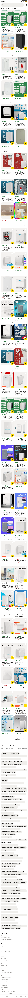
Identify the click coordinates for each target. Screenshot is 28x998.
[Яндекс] (10, 993)
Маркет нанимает (4, 987)
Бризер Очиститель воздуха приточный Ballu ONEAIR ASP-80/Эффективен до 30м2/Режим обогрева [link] (7, 148)
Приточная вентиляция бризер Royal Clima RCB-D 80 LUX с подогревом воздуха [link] (20, 148)
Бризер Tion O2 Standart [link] (20, 247)
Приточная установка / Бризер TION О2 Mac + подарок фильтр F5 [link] (19, 638)
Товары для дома (4, 961)
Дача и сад (3, 968)
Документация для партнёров (7, 939)
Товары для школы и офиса (6, 972)
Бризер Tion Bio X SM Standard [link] (19, 586)
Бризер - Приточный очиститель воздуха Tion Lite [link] (20, 124)
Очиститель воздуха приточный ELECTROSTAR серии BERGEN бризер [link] (7, 735)
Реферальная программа (6, 946)
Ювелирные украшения (6, 981)
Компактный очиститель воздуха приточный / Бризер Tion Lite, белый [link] (20, 711)
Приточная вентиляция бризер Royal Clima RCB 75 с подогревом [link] (7, 100)
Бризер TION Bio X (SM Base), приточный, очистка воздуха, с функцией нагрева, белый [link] (7, 610)
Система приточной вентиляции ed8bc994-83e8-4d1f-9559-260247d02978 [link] (19, 222)
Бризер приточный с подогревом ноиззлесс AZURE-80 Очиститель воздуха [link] (6, 30)
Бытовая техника (4, 954)
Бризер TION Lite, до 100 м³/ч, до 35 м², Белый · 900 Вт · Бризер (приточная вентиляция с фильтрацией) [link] (7, 488)
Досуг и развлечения (5, 951)
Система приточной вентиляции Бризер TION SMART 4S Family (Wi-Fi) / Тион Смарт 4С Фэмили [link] (7, 711)
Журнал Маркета (4, 989)
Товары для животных (5, 975)
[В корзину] (12, 24)
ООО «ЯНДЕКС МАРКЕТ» (9, 991)
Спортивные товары (5, 974)
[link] (10, 753)
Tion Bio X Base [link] (5, 560)
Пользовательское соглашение (7, 983)
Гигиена (2, 956)
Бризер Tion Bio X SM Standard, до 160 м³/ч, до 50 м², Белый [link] (20, 440)
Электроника (4, 958)
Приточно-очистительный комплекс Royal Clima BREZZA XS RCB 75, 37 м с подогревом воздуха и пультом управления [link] (7, 392)
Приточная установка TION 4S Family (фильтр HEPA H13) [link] (7, 687)
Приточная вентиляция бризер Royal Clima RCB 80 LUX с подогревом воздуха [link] (20, 53)
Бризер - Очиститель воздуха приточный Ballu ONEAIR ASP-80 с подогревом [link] (20, 173)
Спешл (7, 996)
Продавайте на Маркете (6, 937)
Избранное (16, 996)
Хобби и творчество (5, 967)
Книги (2, 970)
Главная (2, 996)
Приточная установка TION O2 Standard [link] (20, 561)
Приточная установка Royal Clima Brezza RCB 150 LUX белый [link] (7, 296)
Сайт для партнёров (5, 941)
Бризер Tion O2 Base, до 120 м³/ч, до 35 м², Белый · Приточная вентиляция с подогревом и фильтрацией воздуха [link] (7, 124)
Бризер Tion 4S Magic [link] (6, 637)
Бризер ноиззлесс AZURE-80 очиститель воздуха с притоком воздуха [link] (7, 417)
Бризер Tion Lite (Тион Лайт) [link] (19, 344)
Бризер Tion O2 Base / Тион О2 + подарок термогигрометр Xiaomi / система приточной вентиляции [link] (7, 321)
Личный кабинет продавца (6, 935)
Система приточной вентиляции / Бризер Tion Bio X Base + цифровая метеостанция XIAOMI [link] (20, 513)
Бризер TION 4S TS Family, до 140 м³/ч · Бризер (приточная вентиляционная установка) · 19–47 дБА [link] (7, 513)
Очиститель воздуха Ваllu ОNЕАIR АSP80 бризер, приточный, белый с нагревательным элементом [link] (20, 735)
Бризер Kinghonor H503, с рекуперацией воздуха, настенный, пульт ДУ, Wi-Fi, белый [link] (7, 222)
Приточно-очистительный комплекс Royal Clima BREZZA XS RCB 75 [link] (20, 610)
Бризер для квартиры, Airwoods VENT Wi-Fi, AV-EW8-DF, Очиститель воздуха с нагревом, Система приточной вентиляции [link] (20, 488)
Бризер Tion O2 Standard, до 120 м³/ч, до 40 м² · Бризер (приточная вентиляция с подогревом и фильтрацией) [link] (7, 248)
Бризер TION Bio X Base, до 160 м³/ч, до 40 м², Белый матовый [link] (20, 392)
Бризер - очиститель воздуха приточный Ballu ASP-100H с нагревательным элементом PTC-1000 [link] (20, 321)
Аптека (2, 963)
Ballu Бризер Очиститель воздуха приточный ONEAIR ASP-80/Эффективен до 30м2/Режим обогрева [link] (7, 199)
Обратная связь (4, 985)
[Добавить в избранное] (12, 11)
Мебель (2, 953)
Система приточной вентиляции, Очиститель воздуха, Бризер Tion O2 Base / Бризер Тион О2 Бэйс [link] (7, 272)
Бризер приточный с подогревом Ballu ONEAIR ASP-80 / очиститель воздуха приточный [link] (20, 77)
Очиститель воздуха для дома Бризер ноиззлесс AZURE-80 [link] (20, 417)
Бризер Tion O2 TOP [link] (19, 537)
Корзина (21, 996)
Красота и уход (4, 965)
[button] (26, 5)
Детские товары (4, 979)
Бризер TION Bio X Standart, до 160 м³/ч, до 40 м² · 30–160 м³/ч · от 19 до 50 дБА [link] (7, 440)
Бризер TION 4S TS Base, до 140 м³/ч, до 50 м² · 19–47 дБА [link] (7, 344)
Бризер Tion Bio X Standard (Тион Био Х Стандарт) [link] (7, 663)
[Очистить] (22, 5)
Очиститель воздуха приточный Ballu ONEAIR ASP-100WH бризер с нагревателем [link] (20, 465)
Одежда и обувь (4, 960)
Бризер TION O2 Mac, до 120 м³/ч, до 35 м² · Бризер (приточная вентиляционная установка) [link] (20, 296)
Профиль (25, 996)
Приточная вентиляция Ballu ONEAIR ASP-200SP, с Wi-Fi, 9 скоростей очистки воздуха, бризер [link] (20, 272)
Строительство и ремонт (6, 977)
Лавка (11, 996)
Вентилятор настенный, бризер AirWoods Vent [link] (6, 173)
